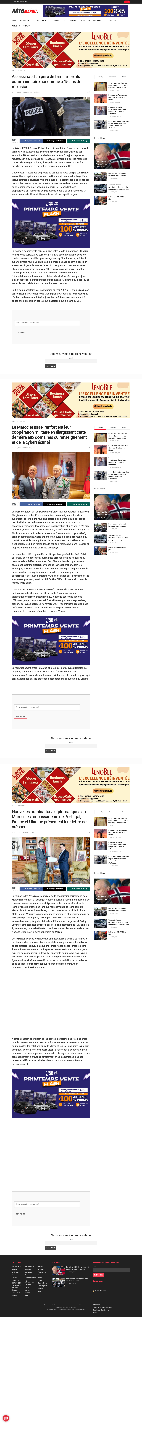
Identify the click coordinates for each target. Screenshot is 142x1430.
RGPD (95, 1313)
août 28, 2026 (101, 167)
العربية (127, 2)
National (41, 1267)
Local (27, 1287)
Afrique (14, 1269)
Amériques (15, 1272)
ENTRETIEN (112, 21)
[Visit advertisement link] (85, 11)
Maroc (34, 448)
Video (83, 21)
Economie (55, 21)
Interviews (28, 1272)
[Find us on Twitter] (97, 1285)
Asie (13, 1275)
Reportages (42, 1272)
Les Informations (29, 1281)
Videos (40, 1288)
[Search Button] (129, 23)
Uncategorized (43, 1286)
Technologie (42, 1283)
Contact (26, 26)
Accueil (15, 21)
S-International (43, 1275)
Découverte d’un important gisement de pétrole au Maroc (118, 97)
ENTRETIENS (16, 1283)
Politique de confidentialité (102, 1307)
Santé (40, 1277)
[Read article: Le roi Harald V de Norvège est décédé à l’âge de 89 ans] (112, 156)
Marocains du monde (96, 21)
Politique (45, 21)
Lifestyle (74, 21)
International (29, 1267)
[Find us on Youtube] (100, 1285)
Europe (14, 1290)
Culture (36, 21)
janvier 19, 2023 (16, 92)
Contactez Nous (100, 1291)
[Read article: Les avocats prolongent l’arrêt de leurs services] (100, 176)
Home (13, 71)
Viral (39, 1291)
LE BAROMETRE (30, 1277)
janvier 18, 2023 (16, 448)
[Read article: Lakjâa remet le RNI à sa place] (100, 200)
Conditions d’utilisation (101, 1310)
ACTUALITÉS (24, 21)
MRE (26, 1295)
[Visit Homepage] (25, 10)
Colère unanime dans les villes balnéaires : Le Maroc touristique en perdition (118, 85)
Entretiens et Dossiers (16, 1286)
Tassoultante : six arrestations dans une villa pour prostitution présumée (118, 187)
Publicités (16, 26)
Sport (64, 21)
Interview (28, 1269)
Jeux (26, 1275)
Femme (14, 1295)
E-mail (71, 358)
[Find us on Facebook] (93, 1285)
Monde (27, 1293)
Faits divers (36, 92)
